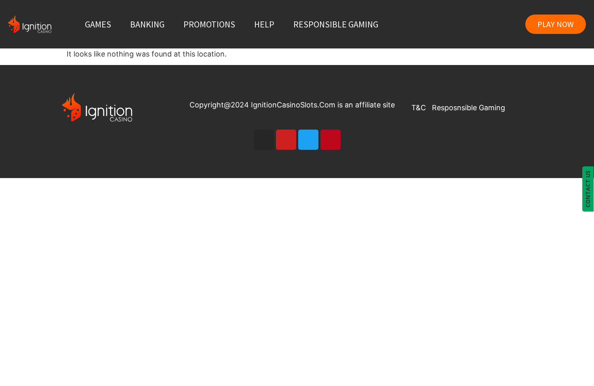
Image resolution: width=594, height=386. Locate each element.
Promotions (209, 24)
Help (264, 24)
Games (98, 24)
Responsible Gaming (335, 24)
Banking (147, 24)
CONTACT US (588, 189)
